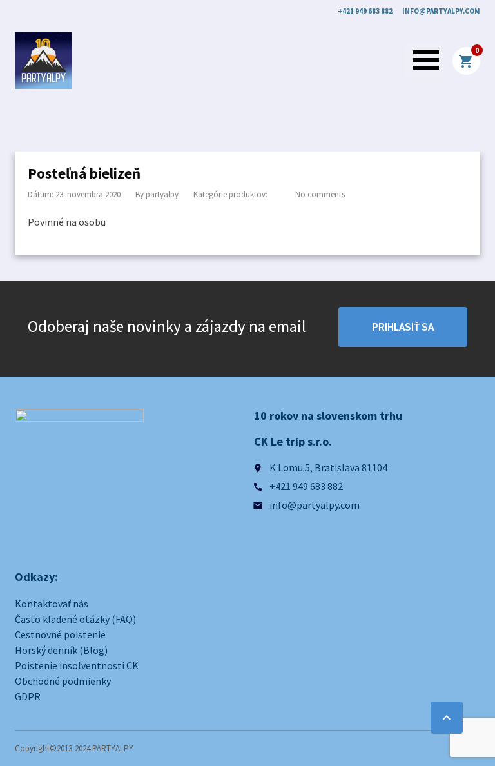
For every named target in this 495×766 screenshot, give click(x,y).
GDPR (28, 696)
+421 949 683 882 (365, 10)
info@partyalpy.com (441, 10)
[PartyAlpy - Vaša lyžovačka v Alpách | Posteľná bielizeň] (43, 60)
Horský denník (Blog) (61, 649)
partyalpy (162, 194)
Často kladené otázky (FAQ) (75, 619)
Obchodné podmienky (63, 680)
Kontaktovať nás (51, 603)
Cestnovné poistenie (60, 634)
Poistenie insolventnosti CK (77, 665)
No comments (320, 194)
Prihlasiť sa (403, 327)
